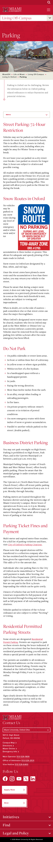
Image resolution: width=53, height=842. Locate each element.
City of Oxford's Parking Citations (25, 544)
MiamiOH (6, 74)
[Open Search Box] (48, 2)
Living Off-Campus (17, 18)
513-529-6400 (21, 764)
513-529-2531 (27, 760)
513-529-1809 (23, 756)
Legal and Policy (16, 833)
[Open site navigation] (48, 10)
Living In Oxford (9, 77)
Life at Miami (19, 74)
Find (6, 824)
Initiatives (11, 816)
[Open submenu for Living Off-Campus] (50, 18)
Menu (8, 115)
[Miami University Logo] (12, 9)
